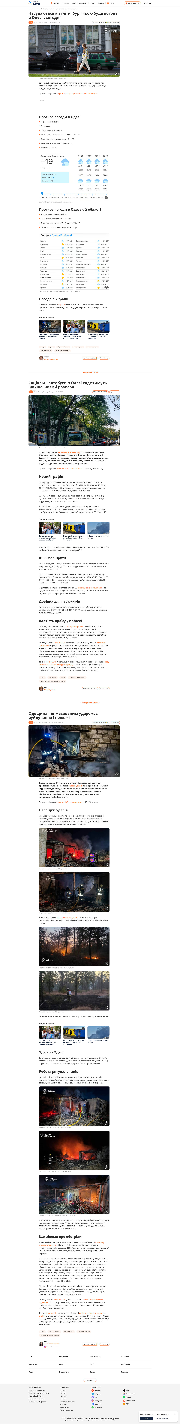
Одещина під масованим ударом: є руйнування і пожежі (49, 336)
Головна (30, 9)
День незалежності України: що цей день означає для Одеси (72, 336)
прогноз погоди (92, 347)
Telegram (97, 1394)
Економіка (83, 3)
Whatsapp (98, 1407)
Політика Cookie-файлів (37, 1402)
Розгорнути (90, 1380)
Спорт (92, 3)
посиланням (75, 468)
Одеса (38, 9)
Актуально (63, 1356)
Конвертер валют (66, 1410)
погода (42, 347)
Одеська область (63, 347)
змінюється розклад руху (70, 452)
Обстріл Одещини (84, 1331)
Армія (74, 3)
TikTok (128, 1390)
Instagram (98, 1401)
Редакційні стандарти (36, 1399)
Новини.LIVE (62, 468)
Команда (63, 1404)
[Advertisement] (73, 106)
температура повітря (62, 351)
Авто (30, 1356)
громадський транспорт (77, 677)
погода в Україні (45, 351)
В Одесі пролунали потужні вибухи (98, 537)
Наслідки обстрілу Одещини (49, 1335)
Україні (61, 304)
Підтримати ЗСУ (133, 3)
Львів (92, 1364)
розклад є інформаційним (90, 588)
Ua (145, 3)
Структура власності (67, 1402)
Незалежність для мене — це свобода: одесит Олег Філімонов (97, 336)
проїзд (63, 677)
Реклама (63, 1399)
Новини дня (64, 1372)
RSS (127, 1404)
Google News (130, 1394)
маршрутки (52, 677)
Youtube (97, 1390)
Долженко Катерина (52, 1344)
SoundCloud (130, 1401)
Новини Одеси (77, 347)
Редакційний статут (35, 1396)
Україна (56, 3)
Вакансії (63, 1393)
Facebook (97, 1404)
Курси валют (64, 1407)
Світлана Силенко (51, 359)
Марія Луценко (50, 690)
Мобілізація (125, 1364)
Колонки (101, 3)
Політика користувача (36, 1390)
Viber (96, 1397)
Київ (61, 1364)
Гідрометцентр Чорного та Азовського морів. (77, 93)
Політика (124, 1372)
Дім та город (95, 1356)
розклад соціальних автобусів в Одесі (52, 681)
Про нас (63, 1390)
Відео (112, 3)
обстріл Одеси (68, 1331)
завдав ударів (75, 786)
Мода (30, 1372)
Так (146, 1419)
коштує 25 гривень (75, 626)
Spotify (128, 1397)
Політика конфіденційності (38, 1393)
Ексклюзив (32, 1364)
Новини (66, 3)
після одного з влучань (67, 917)
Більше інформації (162, 1419)
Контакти (63, 1396)
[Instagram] (45, 1347)
